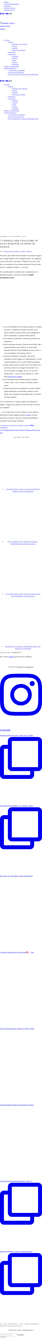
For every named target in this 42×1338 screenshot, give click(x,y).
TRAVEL (11, 42)
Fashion (15, 56)
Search (21, 1335)
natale (23, 251)
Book (14, 60)
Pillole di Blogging (16, 72)
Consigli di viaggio (19, 44)
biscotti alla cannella (15, 377)
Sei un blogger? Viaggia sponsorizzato (23, 74)
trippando (29, 667)
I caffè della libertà (16, 70)
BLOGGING (11, 52)
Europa (15, 48)
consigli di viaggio (11, 251)
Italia (14, 46)
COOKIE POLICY (9, 10)
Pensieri (15, 64)
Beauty (15, 58)
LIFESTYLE (12, 54)
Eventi (14, 62)
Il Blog (7, 40)
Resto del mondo (18, 50)
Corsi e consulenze (11, 66)
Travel (29, 251)
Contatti (7, 6)
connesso (11, 657)
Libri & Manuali (10, 68)
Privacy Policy (10, 8)
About (6, 2)
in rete (27, 415)
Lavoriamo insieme (11, 4)
